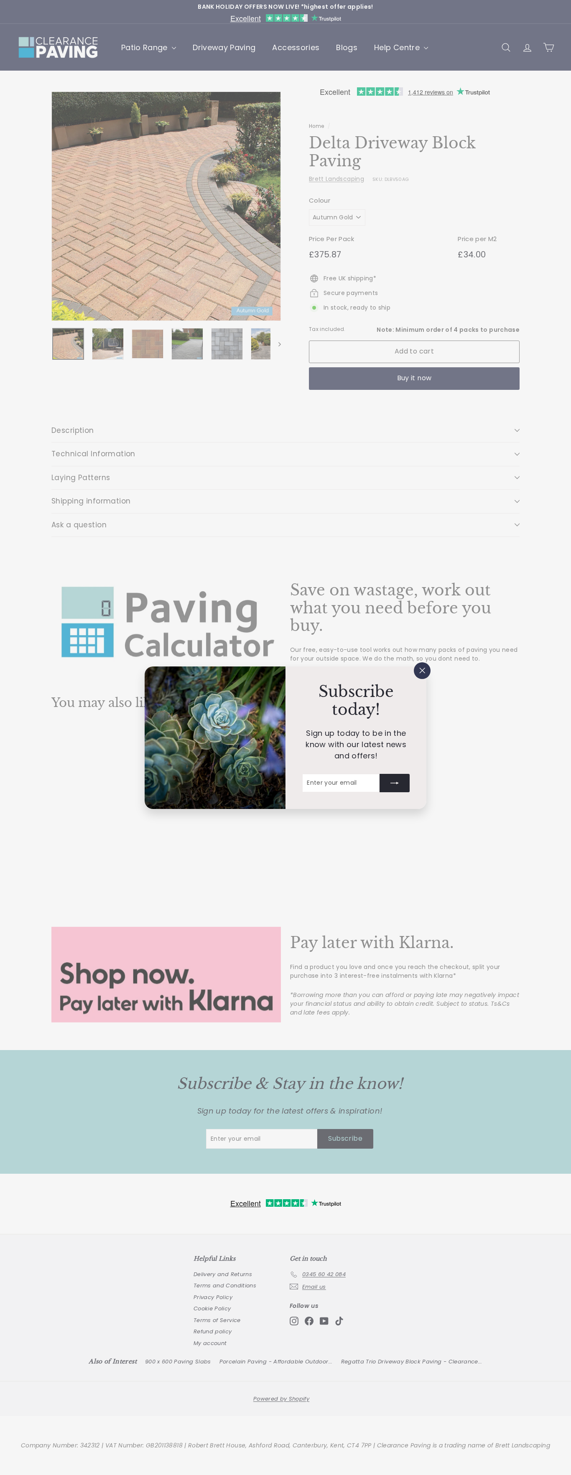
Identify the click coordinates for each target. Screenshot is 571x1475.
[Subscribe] (395, 782)
